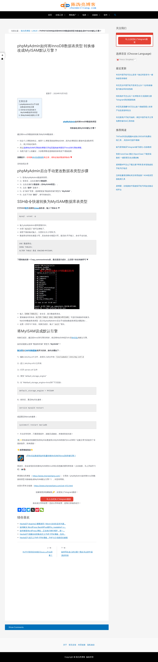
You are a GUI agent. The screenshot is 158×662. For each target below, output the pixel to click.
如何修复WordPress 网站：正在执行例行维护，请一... (42, 530)
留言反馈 (72, 645)
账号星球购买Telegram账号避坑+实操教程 (133, 147)
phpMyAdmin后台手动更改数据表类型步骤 (29, 105)
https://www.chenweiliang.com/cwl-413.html (53, 486)
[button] (2, 56)
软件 (27, 208)
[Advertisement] (56, 73)
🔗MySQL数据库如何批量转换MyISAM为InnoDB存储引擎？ (51, 456)
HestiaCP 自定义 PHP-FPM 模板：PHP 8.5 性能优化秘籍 (44, 537)
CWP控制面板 (31, 350)
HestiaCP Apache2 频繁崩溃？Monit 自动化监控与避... (43, 524)
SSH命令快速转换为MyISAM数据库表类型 (29, 111)
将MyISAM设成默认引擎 (30, 115)
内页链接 (81, 645)
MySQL (75, 337)
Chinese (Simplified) (126, 60)
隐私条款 (91, 645)
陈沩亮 (20, 350)
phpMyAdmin (69, 121)
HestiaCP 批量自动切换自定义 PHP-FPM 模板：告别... (42, 534)
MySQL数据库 (38, 157)
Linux (35, 31)
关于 (65, 645)
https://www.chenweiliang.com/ (46, 476)
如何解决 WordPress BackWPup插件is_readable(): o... (43, 527)
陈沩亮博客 (25, 31)
